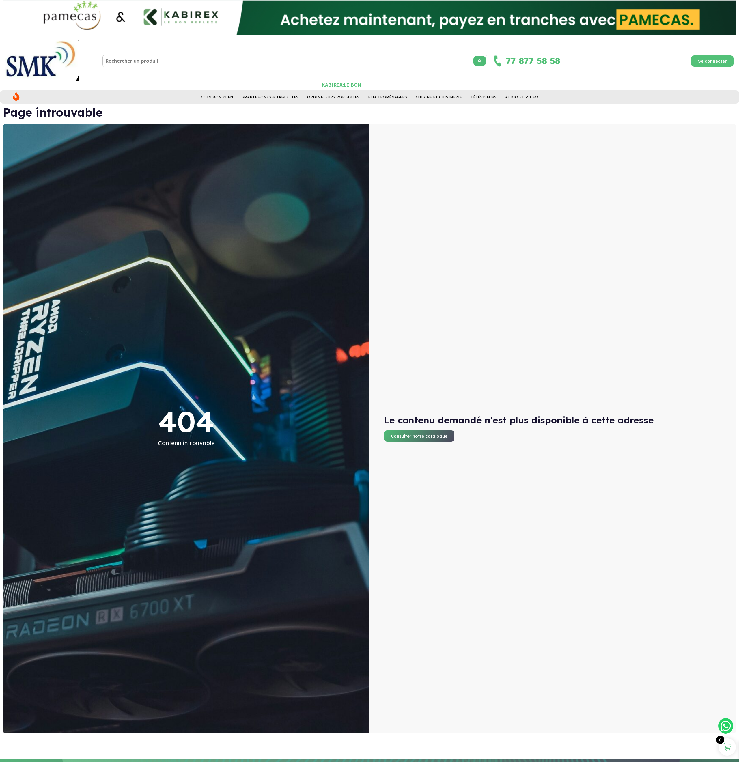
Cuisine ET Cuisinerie (439, 97)
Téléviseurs (484, 97)
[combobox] (294, 61)
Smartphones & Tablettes (270, 97)
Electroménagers (387, 97)
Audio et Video (521, 97)
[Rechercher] (479, 61)
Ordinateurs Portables (333, 97)
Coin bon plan (217, 97)
